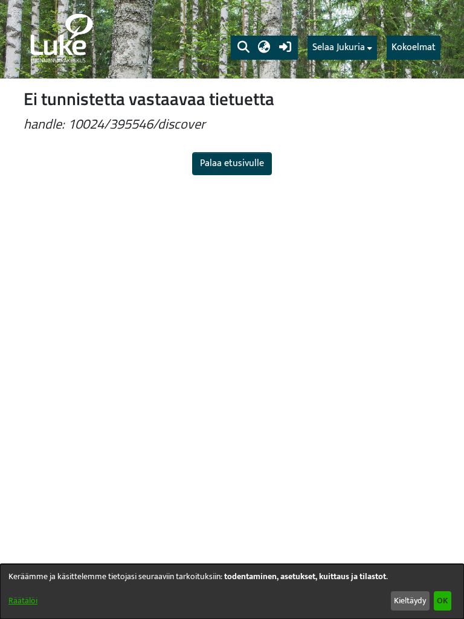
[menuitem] (342, 48)
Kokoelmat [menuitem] (414, 47)
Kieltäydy (410, 601)
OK (442, 601)
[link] (60, 39)
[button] (243, 47)
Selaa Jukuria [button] (338, 47)
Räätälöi (22, 600)
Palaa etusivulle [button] (232, 163)
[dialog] (232, 591)
